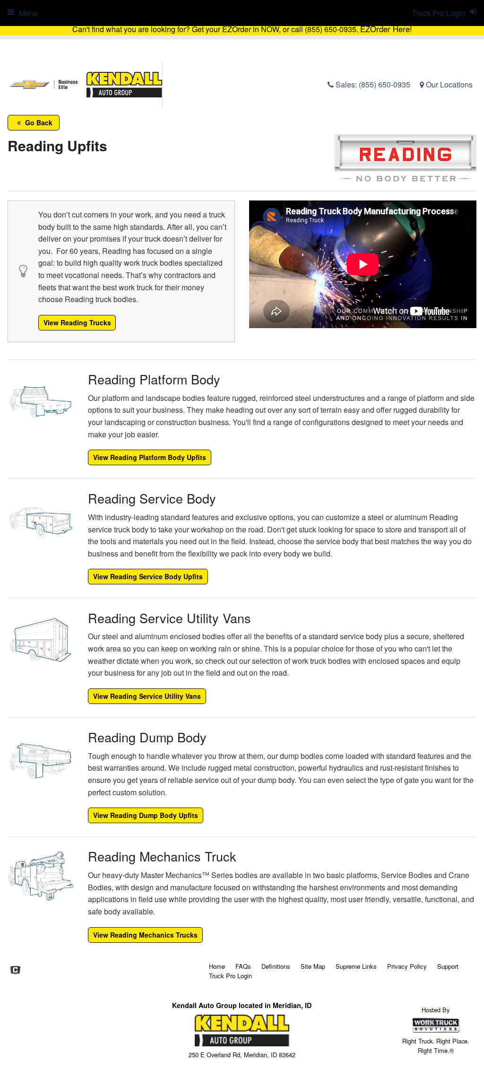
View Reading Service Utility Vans (147, 696)
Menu (28, 13)
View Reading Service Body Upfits (148, 576)
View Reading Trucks (77, 322)
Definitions (275, 966)
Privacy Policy (407, 966)
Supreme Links (356, 966)
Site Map (313, 966)
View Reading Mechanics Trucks (145, 934)
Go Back (37, 122)
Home (217, 966)
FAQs (243, 966)
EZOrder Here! (386, 29)
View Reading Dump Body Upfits (145, 815)
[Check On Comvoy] (15, 970)
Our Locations (448, 84)
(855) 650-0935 (384, 84)
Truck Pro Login (230, 975)
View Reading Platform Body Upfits (149, 457)
